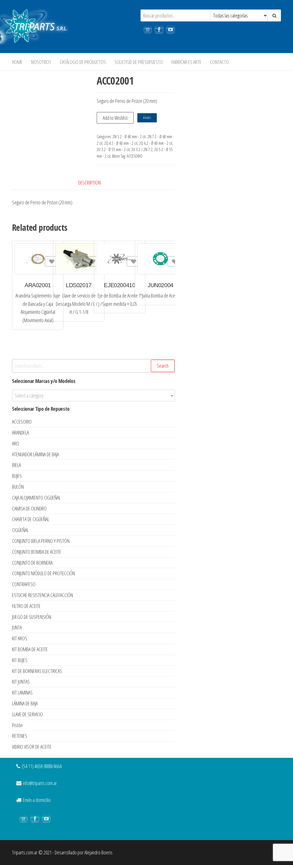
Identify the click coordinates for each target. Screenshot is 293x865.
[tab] (93, 183)
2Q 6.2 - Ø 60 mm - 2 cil (155, 143)
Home (17, 61)
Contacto (219, 61)
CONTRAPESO (23, 584)
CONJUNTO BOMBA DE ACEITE (36, 551)
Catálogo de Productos (83, 61)
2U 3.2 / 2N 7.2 (142, 149)
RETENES (19, 735)
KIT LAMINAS (22, 692)
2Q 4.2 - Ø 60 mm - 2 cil (120, 143)
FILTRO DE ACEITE (26, 605)
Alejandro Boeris (98, 852)
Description (89, 182)
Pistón (17, 725)
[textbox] (94, 395)
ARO (15, 443)
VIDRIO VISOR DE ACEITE (32, 746)
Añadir (147, 117)
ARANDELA (20, 432)
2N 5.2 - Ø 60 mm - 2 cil (129, 136)
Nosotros (41, 61)
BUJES (17, 475)
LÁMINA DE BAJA (25, 703)
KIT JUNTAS (21, 681)
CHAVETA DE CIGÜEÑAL (30, 519)
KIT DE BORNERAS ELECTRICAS (37, 671)
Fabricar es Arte (186, 61)
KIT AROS (19, 638)
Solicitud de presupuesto (138, 61)
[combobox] (93, 396)
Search (163, 365)
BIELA (16, 464)
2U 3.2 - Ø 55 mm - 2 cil (113, 149)
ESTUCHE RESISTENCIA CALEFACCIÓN (42, 595)
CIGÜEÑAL (20, 530)
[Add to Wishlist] (51, 261)
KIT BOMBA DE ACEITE (30, 649)
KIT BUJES (19, 660)
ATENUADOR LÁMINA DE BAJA (35, 454)
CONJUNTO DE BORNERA (32, 562)
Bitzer (116, 156)
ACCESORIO (134, 156)
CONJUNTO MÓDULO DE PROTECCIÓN (43, 573)
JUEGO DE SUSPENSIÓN (31, 616)
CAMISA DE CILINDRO (29, 508)
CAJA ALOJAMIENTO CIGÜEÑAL (36, 497)
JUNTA (17, 627)
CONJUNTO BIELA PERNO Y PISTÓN (41, 540)
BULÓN (18, 486)
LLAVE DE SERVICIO (27, 714)
